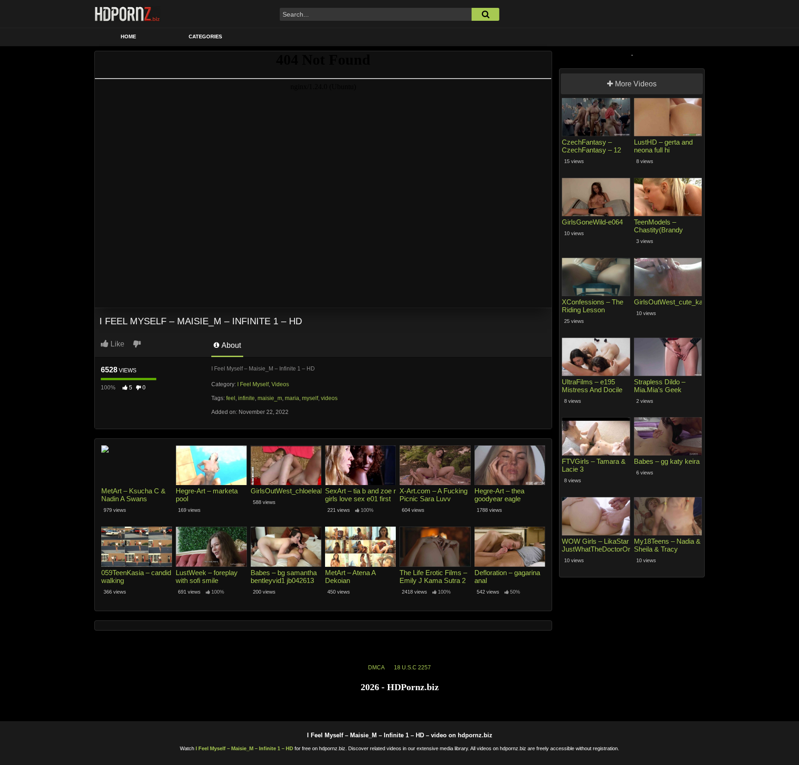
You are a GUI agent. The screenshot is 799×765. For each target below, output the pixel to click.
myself (310, 398)
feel (230, 398)
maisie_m (270, 398)
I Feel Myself (253, 384)
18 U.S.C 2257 (412, 667)
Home (128, 36)
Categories (205, 36)
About (230, 345)
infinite (246, 398)
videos (329, 398)
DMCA (376, 667)
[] (485, 14)
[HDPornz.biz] (127, 14)
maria (292, 398)
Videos (280, 384)
